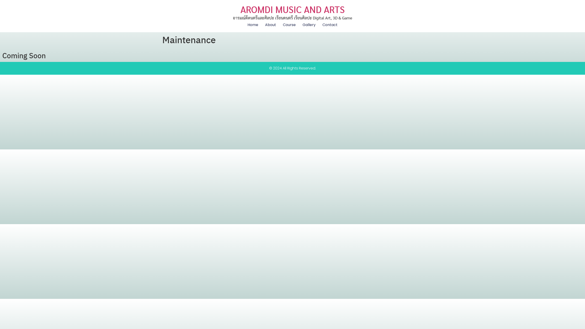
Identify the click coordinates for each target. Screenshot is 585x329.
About (270, 24)
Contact (330, 24)
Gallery (309, 24)
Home (252, 24)
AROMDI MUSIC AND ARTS (292, 9)
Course (289, 24)
